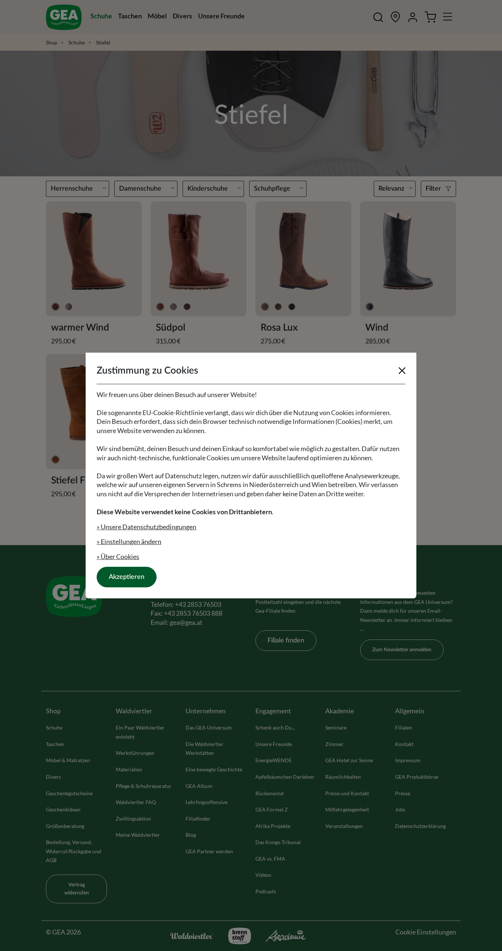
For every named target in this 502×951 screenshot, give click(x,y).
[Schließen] (402, 370)
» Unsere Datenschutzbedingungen (146, 527)
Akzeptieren (126, 577)
